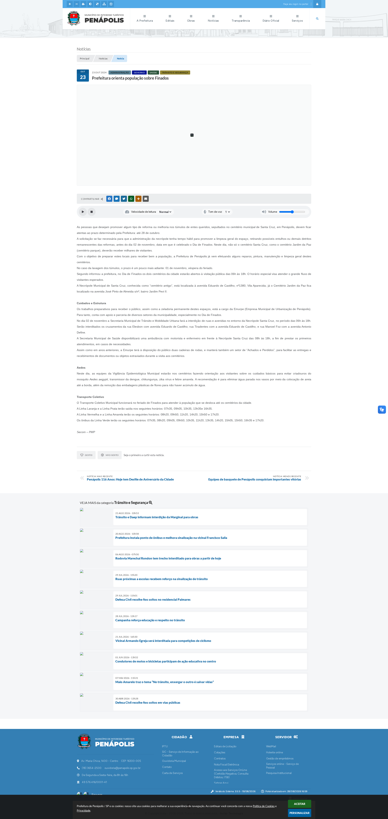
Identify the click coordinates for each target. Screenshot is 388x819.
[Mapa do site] (104, 4)
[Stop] (92, 212)
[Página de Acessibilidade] (111, 4)
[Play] (83, 212)
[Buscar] (317, 19)
